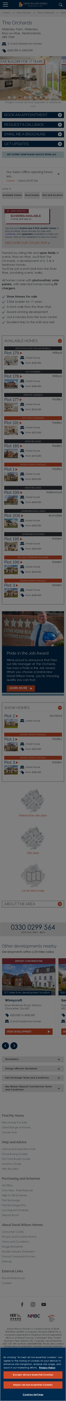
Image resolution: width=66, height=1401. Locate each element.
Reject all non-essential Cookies (32, 1385)
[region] (33, 1374)
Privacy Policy (47, 1368)
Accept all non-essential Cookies (33, 1375)
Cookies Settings (33, 1395)
